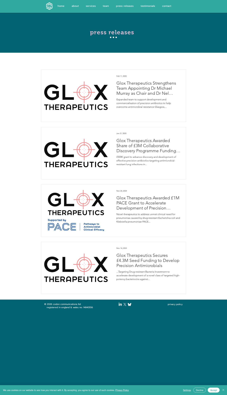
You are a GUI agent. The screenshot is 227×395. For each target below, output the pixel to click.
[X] (125, 304)
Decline (199, 390)
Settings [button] (187, 390)
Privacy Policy (122, 390)
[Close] (223, 390)
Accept (213, 390)
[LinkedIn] (120, 304)
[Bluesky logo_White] (129, 304)
